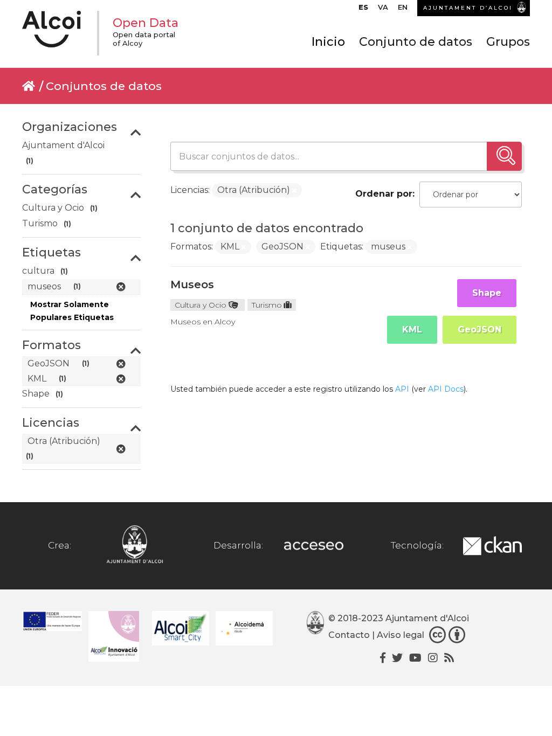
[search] (504, 156)
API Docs (446, 389)
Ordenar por (383, 194)
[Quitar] (294, 191)
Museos (192, 284)
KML (412, 329)
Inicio (328, 41)
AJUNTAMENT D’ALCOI (468, 7)
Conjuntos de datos (104, 86)
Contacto (349, 635)
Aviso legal (400, 635)
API (402, 389)
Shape (486, 293)
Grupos (508, 41)
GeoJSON (479, 329)
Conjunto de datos (415, 41)
